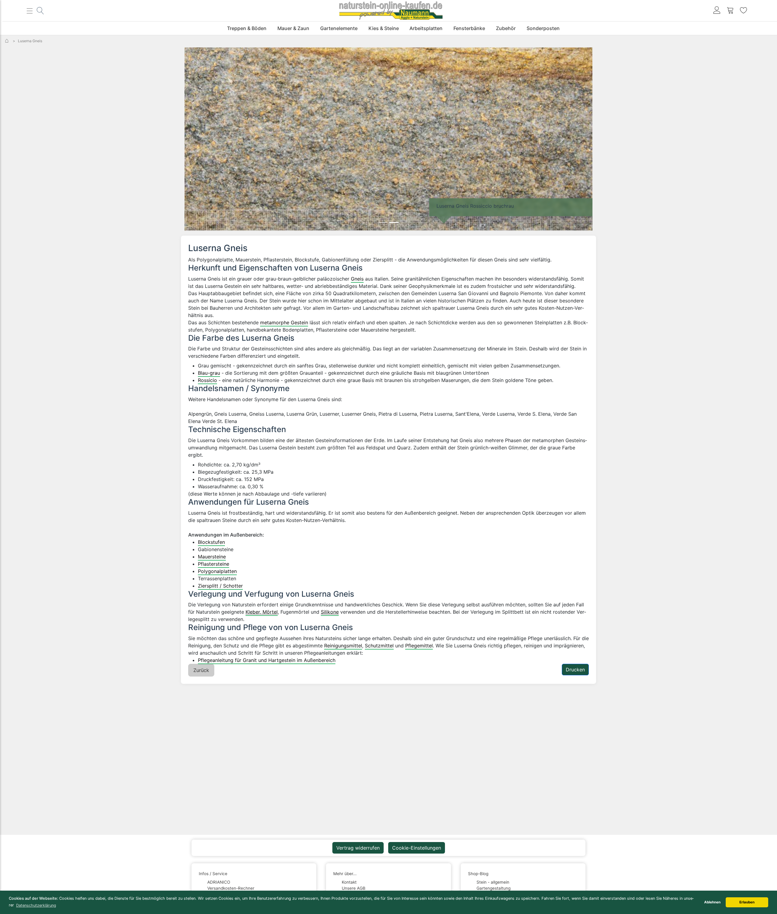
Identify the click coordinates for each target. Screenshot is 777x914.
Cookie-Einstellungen (416, 848)
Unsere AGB (353, 888)
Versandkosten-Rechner (230, 888)
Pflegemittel (419, 646)
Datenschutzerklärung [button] (36, 905)
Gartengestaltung (494, 888)
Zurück (201, 670)
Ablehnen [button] (712, 902)
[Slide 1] (394, 222)
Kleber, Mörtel (262, 612)
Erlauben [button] (747, 902)
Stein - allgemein (493, 882)
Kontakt (349, 882)
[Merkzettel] (743, 10)
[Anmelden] (717, 10)
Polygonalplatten (217, 571)
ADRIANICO (218, 882)
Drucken (575, 670)
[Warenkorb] (730, 10)
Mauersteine (212, 557)
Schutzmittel (379, 646)
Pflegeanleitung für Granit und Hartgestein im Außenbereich (266, 660)
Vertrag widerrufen (358, 848)
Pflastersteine (213, 564)
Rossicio (207, 380)
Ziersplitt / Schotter (220, 586)
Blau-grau (209, 373)
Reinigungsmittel (343, 646)
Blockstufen (211, 542)
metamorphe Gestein (284, 322)
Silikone (330, 612)
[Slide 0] (383, 222)
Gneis (357, 279)
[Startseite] (7, 41)
